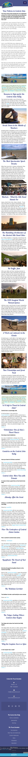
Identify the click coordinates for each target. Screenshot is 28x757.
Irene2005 (8, 507)
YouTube (16, 706)
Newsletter (14, 743)
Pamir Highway (20, 548)
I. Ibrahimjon (9, 540)
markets (22, 206)
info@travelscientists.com (14, 691)
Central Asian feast (12, 555)
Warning (14, 723)
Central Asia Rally (14, 439)
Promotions (14, 740)
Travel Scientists (5, 415)
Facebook (19, 89)
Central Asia (7, 545)
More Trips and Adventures (14, 732)
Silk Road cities (5, 548)
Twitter (6, 90)
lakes (2, 575)
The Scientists (14, 730)
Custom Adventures (14, 735)
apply (7, 103)
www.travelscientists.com (14, 697)
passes (18, 575)
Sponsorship (14, 720)
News (14, 738)
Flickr (7, 597)
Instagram (12, 90)
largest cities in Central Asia (19, 525)
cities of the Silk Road (6, 239)
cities (20, 574)
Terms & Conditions (14, 717)
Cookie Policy (5, 749)
